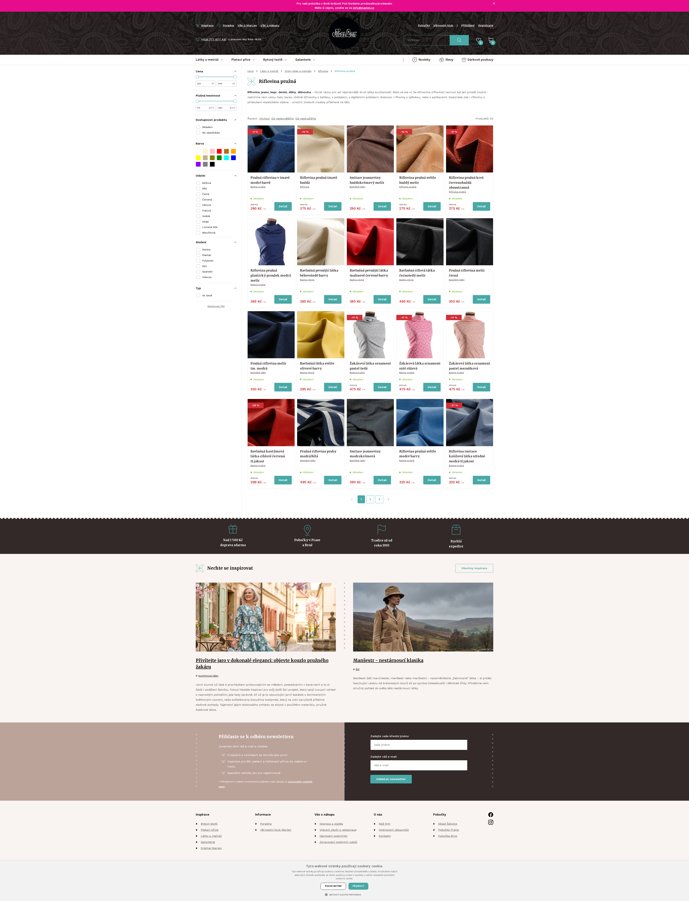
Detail (283, 206)
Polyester (208, 260)
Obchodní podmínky (334, 836)
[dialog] (344, 881)
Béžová (206, 182)
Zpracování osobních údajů (338, 842)
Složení (201, 242)
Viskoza (206, 277)
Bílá (204, 188)
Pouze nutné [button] (333, 886)
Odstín (200, 175)
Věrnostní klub (443, 25)
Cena (199, 71)
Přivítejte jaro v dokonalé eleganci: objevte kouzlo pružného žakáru (262, 664)
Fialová (206, 210)
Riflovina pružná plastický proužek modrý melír (270, 275)
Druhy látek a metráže (298, 71)
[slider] (197, 77)
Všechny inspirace (474, 568)
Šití (357, 669)
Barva (200, 143)
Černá (205, 194)
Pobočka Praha (448, 830)
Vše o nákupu (270, 25)
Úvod (250, 71)
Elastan (206, 255)
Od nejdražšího (305, 118)
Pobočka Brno (447, 836)
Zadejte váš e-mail (383, 756)
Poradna (266, 823)
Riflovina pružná (407, 187)
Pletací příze (209, 830)
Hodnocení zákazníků (394, 830)
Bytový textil (209, 823)
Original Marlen (211, 848)
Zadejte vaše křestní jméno (389, 736)
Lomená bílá (209, 227)
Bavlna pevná (307, 280)
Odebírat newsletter (391, 779)
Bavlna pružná (257, 187)
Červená (207, 199)
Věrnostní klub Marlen (275, 830)
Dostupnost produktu (211, 120)
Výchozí (264, 118)
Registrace (485, 25)
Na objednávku (211, 132)
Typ (198, 288)
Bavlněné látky (357, 187)
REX (204, 266)
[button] (198, 151)
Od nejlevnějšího (282, 118)
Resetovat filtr (216, 306)
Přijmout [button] (358, 886)
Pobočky (424, 25)
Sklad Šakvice (447, 823)
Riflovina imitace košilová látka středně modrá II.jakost (467, 456)
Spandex (207, 271)
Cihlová (206, 205)
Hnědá (206, 216)
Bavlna (206, 249)
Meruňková (208, 232)
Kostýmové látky (208, 675)
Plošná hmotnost (208, 95)
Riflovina (323, 71)
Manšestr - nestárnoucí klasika (388, 660)
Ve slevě (207, 295)
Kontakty (385, 836)
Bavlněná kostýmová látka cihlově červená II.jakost (267, 456)
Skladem (207, 127)
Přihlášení (468, 25)
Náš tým (384, 823)
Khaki (205, 221)
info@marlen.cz (363, 8)
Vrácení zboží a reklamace (338, 830)
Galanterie (208, 842)
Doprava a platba (331, 823)
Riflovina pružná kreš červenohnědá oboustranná (466, 183)
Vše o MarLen (247, 25)
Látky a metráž (269, 71)
